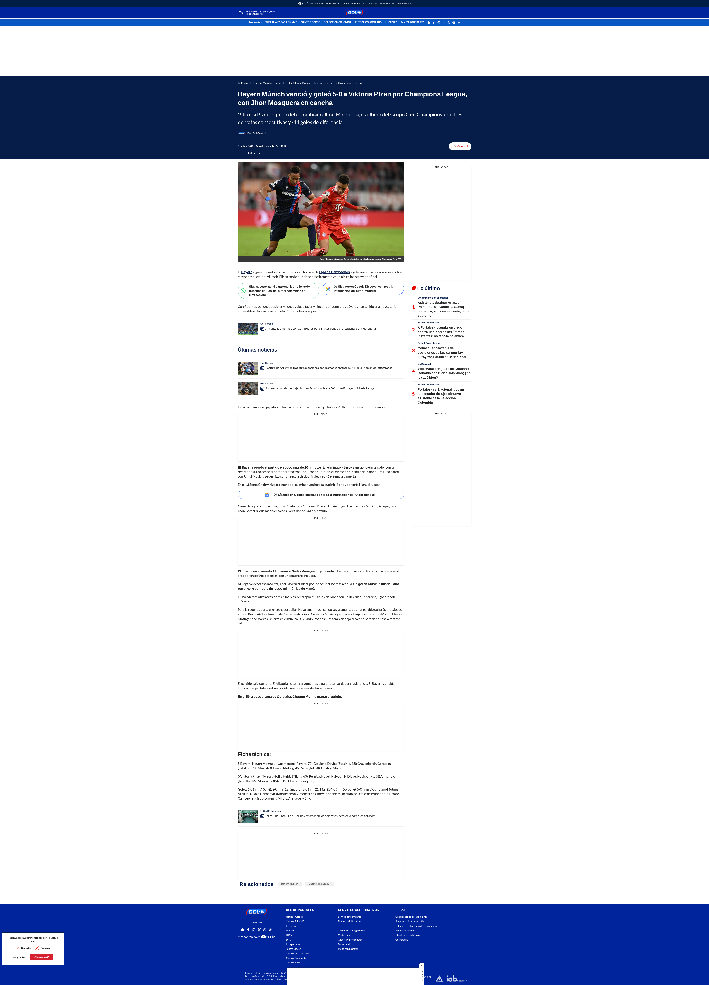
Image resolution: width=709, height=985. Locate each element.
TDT (340, 926)
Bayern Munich (289, 883)
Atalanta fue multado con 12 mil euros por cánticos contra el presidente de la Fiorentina (320, 328)
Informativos (404, 3)
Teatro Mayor (293, 949)
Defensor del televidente (351, 921)
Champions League (320, 883)
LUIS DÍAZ (391, 22)
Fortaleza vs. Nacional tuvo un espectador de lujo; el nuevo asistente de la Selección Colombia (441, 395)
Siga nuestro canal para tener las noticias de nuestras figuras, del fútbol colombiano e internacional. (279, 291)
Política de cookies (405, 930)
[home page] (300, 3)
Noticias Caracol (294, 917)
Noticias (45, 947)
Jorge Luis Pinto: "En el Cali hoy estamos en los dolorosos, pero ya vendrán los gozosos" (320, 815)
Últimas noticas (315, 3)
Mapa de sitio (345, 944)
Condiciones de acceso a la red (411, 917)
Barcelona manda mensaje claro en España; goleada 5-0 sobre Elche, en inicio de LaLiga (319, 388)
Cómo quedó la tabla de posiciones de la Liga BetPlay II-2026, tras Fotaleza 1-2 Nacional (442, 352)
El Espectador (293, 944)
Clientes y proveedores (350, 939)
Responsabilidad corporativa (410, 921)
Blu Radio (291, 926)
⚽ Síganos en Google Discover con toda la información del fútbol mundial (363, 288)
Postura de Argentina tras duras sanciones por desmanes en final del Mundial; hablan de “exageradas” (329, 367)
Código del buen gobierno (351, 930)
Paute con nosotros (348, 949)
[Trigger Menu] (241, 13)
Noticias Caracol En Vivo (381, 3)
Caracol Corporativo (296, 958)
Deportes (26, 947)
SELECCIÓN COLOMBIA (337, 22)
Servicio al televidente (349, 917)
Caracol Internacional (297, 953)
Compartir (463, 146)
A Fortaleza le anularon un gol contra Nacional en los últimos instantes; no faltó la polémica (441, 331)
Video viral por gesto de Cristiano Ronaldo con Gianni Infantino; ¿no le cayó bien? (444, 373)
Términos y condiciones (407, 935)
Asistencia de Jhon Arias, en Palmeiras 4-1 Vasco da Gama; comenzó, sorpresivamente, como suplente (444, 308)
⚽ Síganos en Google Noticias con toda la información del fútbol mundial (324, 494)
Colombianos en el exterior (433, 297)
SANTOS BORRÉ (310, 22)
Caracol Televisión (295, 921)
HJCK (289, 935)
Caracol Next (293, 962)
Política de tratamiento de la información (416, 926)
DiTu (288, 939)
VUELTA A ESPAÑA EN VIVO (281, 22)
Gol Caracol (332, 3)
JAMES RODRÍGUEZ (412, 22)
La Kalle (290, 930)
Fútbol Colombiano (271, 811)
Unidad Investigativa (353, 3)
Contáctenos (345, 935)
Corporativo (401, 939)
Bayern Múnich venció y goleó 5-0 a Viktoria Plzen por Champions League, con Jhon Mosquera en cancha (310, 83)
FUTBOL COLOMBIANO (368, 22)
